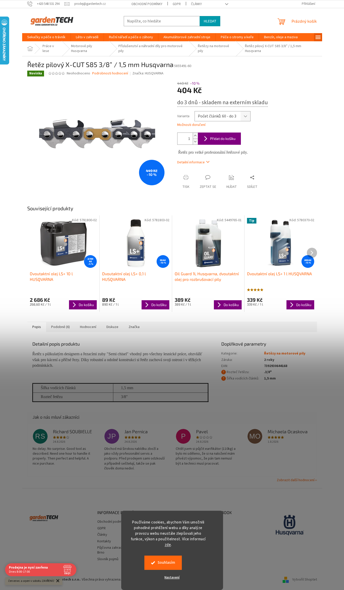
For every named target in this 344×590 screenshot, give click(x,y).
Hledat (210, 21)
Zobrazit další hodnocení (295, 480)
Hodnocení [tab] (88, 327)
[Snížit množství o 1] (195, 142)
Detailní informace (191, 162)
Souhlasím (166, 562)
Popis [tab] (36, 327)
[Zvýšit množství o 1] (195, 136)
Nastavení (172, 577)
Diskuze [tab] (112, 327)
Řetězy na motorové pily (284, 353)
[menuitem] (46, 37)
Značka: (147, 73)
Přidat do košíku (223, 138)
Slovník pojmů (107, 559)
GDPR (177, 4)
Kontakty (104, 541)
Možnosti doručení (191, 125)
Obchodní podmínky (146, 4)
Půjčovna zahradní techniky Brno (118, 550)
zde (168, 544)
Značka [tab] (134, 327)
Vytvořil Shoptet (304, 579)
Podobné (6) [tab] (60, 327)
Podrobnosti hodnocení (110, 73)
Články (196, 4)
